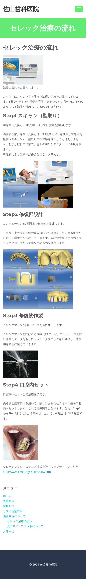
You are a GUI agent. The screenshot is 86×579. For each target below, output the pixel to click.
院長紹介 (8, 506)
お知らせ (8, 531)
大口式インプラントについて (25, 526)
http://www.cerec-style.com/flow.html (27, 472)
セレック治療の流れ (19, 521)
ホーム (7, 496)
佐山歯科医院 (21, 9)
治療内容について (14, 516)
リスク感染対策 (13, 511)
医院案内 (8, 501)
